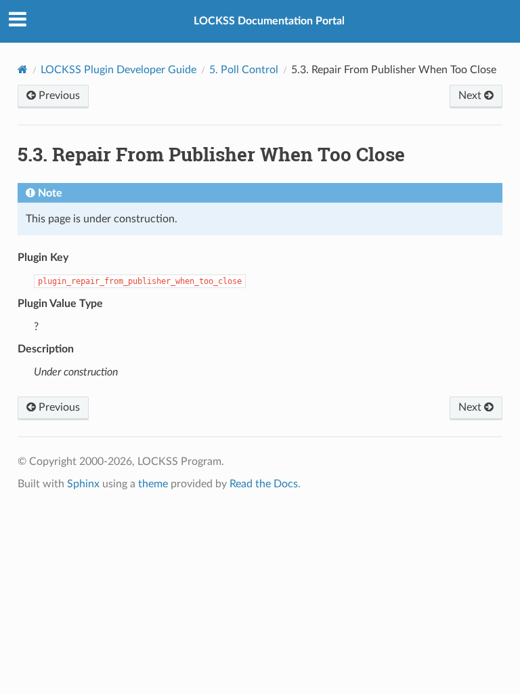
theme (153, 483)
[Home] (23, 69)
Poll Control (243, 69)
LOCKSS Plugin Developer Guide (118, 69)
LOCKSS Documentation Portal (269, 21)
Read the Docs (264, 483)
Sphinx (83, 483)
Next (471, 95)
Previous (58, 95)
